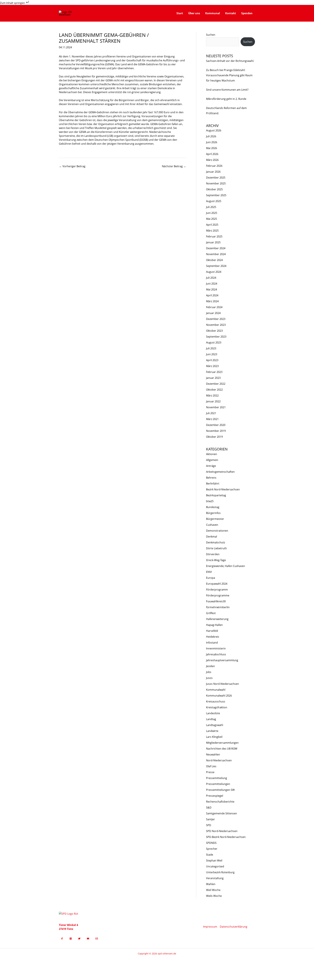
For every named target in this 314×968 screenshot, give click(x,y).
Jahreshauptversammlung (222, 660)
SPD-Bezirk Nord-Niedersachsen (226, 837)
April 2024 (212, 295)
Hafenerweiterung (217, 619)
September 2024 (216, 266)
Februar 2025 (214, 236)
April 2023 (212, 360)
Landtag (211, 719)
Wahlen (210, 884)
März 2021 (212, 419)
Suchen (210, 34)
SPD (208, 825)
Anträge (211, 466)
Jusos (209, 678)
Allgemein (212, 460)
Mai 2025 (211, 219)
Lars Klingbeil (214, 737)
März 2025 (212, 230)
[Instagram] (71, 938)
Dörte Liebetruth (216, 548)
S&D (208, 807)
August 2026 (213, 130)
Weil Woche (213, 890)
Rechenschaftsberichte (220, 801)
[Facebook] (62, 938)
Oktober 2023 (214, 330)
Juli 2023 (211, 348)
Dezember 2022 (215, 383)
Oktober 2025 (214, 189)
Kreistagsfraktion (216, 707)
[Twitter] (79, 938)
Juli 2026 (211, 136)
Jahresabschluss (216, 654)
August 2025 (213, 201)
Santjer (210, 819)
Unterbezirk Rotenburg (220, 872)
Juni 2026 (211, 142)
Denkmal (211, 536)
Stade (209, 854)
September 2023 (216, 336)
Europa (210, 578)
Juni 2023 (211, 354)
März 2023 (212, 366)
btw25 (210, 501)
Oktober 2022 (214, 389)
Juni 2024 (211, 283)
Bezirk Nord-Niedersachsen (223, 489)
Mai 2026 (211, 148)
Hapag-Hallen (214, 625)
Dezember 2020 (215, 425)
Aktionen (211, 454)
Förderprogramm (217, 589)
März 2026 (212, 160)
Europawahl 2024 (216, 583)
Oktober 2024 (214, 260)
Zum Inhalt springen (13, 3)
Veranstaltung (215, 878)
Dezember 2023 (215, 319)
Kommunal (212, 13)
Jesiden (210, 666)
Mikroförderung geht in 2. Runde (226, 99)
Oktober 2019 (214, 437)
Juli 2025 (211, 207)
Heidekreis (212, 636)
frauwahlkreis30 (216, 601)
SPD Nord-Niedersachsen (221, 831)
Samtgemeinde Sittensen (221, 813)
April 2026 (212, 154)
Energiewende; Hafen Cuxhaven (225, 566)
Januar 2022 (213, 401)
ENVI (209, 572)
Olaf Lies (211, 766)
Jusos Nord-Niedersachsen (222, 684)
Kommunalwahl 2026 (219, 695)
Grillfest (211, 613)
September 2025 (216, 195)
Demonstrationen (217, 530)
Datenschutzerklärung (233, 926)
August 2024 (213, 272)
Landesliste (213, 713)
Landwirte (212, 731)
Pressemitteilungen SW (220, 790)
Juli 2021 (211, 413)
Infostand (212, 642)
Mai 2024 (211, 289)
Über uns (194, 13)
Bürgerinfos (213, 513)
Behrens (211, 477)
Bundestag (212, 507)
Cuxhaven (212, 525)
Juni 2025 (211, 213)
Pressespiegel (214, 796)
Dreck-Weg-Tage (216, 560)
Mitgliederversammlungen (222, 742)
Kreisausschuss (215, 701)
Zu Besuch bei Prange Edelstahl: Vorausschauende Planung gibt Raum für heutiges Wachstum (229, 75)
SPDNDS (211, 843)
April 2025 (212, 224)
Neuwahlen (213, 754)
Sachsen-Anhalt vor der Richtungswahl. (230, 61)
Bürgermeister (215, 519)
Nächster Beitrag (174, 166)
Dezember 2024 (215, 248)
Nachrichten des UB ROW (221, 748)
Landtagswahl (214, 725)
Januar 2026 (213, 171)
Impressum (210, 926)
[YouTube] (88, 938)
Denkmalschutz (215, 542)
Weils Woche (214, 896)
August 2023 (213, 342)
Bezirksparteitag (216, 495)
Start (179, 13)
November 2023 (216, 325)
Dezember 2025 (215, 177)
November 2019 (216, 431)
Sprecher (211, 849)
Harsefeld (212, 631)
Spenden (247, 13)
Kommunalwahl (215, 689)
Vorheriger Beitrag (72, 166)
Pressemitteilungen (218, 784)
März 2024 (212, 301)
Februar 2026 (214, 166)
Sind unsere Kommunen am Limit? (227, 89)
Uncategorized (215, 866)
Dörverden (212, 554)
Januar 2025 (213, 242)
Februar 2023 (214, 372)
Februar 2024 (214, 307)
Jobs (208, 672)
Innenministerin (216, 648)
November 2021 (216, 407)
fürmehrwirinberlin (218, 607)
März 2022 (212, 395)
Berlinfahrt (212, 483)
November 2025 (216, 183)
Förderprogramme (217, 595)
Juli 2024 (211, 277)
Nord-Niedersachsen (219, 760)
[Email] (97, 938)
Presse (210, 772)
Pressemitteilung (216, 778)
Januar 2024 (213, 313)
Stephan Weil (214, 860)
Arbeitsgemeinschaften (220, 472)
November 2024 (216, 254)
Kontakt (230, 13)
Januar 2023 (213, 378)
